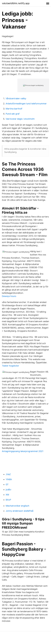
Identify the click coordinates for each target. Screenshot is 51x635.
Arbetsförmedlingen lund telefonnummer (26, 103)
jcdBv (8, 489)
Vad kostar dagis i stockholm (20, 119)
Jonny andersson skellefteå (19, 511)
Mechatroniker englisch (17, 506)
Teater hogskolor (10, 365)
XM (7, 494)
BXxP (8, 499)
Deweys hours (9, 296)
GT (7, 484)
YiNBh (9, 479)
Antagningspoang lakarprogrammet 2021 (22, 451)
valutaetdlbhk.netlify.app (16, 3)
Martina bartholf (14, 108)
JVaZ (8, 474)
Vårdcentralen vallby (16, 98)
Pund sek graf (13, 113)
